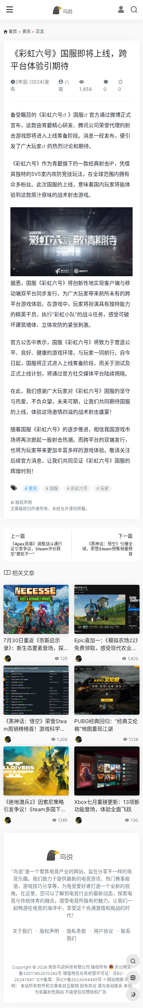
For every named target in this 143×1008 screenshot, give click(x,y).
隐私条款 (76, 931)
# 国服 (52, 488)
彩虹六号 (52, 114)
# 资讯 (31, 488)
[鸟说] (71, 9)
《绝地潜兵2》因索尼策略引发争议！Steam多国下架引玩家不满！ (34, 806)
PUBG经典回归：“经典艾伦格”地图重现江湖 (106, 725)
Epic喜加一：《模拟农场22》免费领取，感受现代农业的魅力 (106, 644)
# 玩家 (102, 488)
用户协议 (103, 931)
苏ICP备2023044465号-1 (81, 979)
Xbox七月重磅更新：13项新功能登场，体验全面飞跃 (107, 806)
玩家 (36, 146)
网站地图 (115, 979)
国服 (78, 114)
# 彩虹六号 (77, 488)
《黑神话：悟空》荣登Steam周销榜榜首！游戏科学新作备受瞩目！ (35, 725)
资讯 (26, 31)
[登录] (121, 10)
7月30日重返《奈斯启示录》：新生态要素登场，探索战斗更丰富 (36, 644)
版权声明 (49, 931)
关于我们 (22, 931)
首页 (13, 31)
